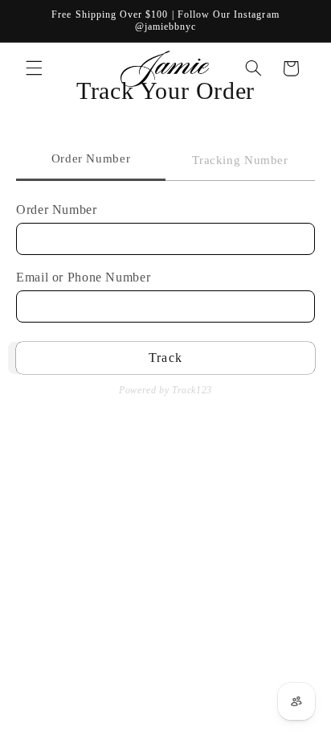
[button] (33, 68)
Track (165, 357)
